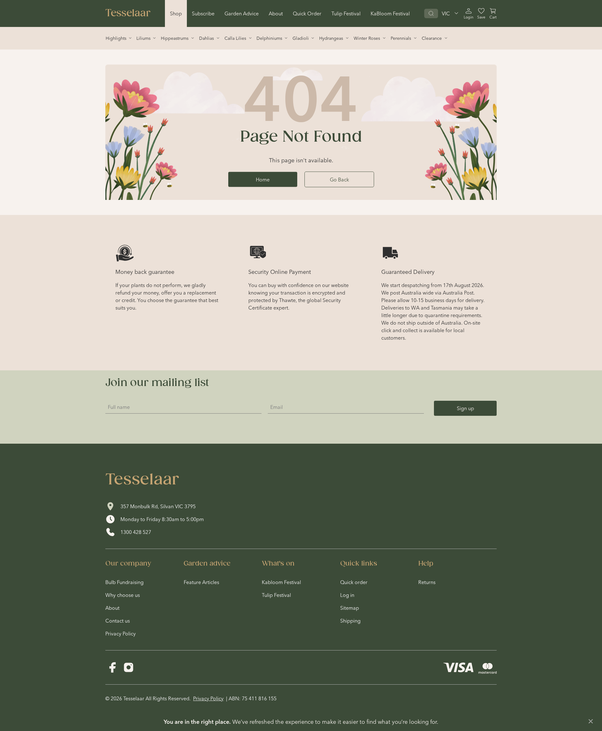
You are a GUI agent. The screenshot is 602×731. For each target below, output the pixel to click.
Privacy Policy (208, 698)
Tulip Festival (346, 13)
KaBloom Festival (390, 13)
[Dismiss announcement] (590, 721)
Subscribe (203, 13)
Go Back (339, 179)
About (276, 13)
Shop (176, 13)
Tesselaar (127, 13)
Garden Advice (241, 13)
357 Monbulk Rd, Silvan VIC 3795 (158, 506)
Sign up (465, 408)
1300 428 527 (135, 532)
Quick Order (307, 13)
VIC (446, 13)
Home (263, 179)
